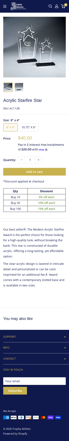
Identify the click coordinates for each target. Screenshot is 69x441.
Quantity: (9, 160)
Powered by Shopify (15, 433)
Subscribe (15, 391)
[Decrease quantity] (21, 160)
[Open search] (50, 6)
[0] (63, 6)
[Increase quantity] (38, 160)
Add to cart (34, 172)
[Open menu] (4, 6)
